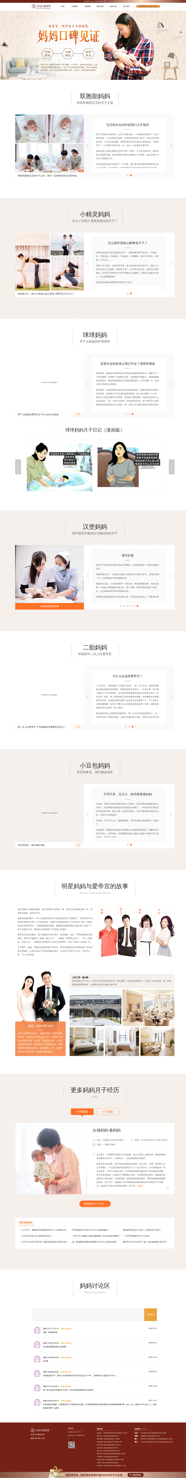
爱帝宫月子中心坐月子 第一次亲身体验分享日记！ (145, 1242)
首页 (63, 6)
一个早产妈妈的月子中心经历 (136, 1236)
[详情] (139, 1186)
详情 (78, 415)
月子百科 (126, 6)
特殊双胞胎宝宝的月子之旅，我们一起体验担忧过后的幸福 (47, 175)
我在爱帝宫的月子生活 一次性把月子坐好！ (142, 1230)
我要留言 (150, 1315)
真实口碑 (113, 6)
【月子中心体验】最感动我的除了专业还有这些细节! (95, 1236)
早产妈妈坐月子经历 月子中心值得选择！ (90, 1230)
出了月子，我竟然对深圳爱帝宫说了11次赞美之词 (44, 1230)
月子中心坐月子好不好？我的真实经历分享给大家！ (45, 1242)
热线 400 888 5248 (38, 1438)
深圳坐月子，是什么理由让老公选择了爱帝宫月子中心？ (46, 294)
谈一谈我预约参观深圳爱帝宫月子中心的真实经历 (94, 1242)
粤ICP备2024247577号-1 (74, 1432)
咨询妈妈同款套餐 (49, 606)
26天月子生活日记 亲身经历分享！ (37, 1236)
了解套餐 (74, 6)
